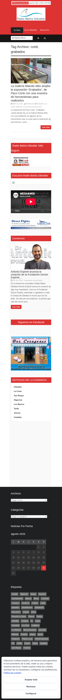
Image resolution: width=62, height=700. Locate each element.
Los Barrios (19, 404)
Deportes (40, 104)
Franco (31, 616)
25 (18, 568)
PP (13, 643)
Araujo (33, 594)
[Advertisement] (31, 454)
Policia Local (27, 639)
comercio (25, 603)
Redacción (30, 104)
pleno (40, 634)
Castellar (18, 417)
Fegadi (26, 612)
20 (29, 563)
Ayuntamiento (17, 599)
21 (34, 563)
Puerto (27, 643)
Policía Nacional (41, 639)
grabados (18, 52)
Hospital (24, 621)
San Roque (19, 396)
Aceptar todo (31, 679)
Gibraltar (18, 387)
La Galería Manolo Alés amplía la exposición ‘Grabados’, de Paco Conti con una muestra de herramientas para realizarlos (30, 93)
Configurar (31, 693)
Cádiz (43, 603)
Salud (35, 643)
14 (34, 558)
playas (32, 634)
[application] (31, 201)
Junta (37, 621)
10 (13, 558)
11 (18, 558)
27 (29, 568)
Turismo (27, 648)
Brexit (36, 599)
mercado (42, 630)
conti (34, 47)
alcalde (15, 594)
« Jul (13, 577)
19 (23, 563)
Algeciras (18, 400)
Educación (16, 612)
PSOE (19, 643)
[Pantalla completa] (50, 211)
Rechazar (31, 686)
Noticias (19, 107)
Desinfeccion (27, 608)
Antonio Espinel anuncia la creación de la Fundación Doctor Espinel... (29, 274)
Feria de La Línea (19, 616)
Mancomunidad (30, 630)
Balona (28, 599)
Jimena (17, 413)
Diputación (39, 608)
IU (32, 621)
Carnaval (45, 599)
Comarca (15, 603)
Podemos (15, 639)
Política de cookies (12, 672)
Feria (33, 612)
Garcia (39, 616)
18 (18, 563)
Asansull (42, 594)
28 (34, 568)
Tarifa (16, 409)
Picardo (24, 634)
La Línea (17, 391)
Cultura (35, 603)
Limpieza (35, 625)
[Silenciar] (47, 211)
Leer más (46, 127)
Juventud (15, 625)
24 (13, 568)
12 (23, 558)
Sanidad (43, 643)
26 (23, 568)
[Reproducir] (13, 211)
